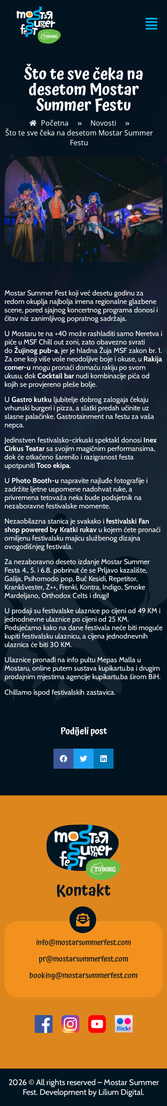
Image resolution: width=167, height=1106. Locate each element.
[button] (63, 759)
